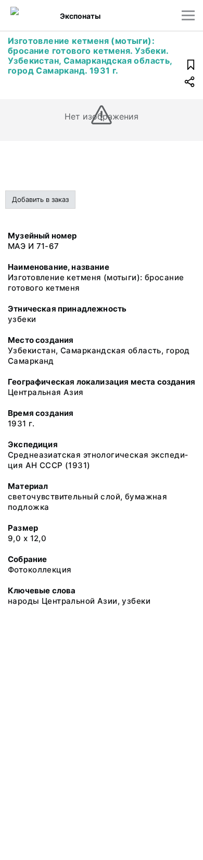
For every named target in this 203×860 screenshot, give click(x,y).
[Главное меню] (188, 15)
